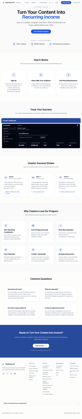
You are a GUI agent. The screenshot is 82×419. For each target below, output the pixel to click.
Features (18, 2)
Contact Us (73, 377)
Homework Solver (33, 371)
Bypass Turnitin (47, 376)
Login (56, 2)
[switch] (49, 2)
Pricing (27, 2)
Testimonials (43, 2)
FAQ (57, 375)
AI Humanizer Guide (48, 370)
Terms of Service (74, 366)
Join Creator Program (41, 31)
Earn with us (77, 2)
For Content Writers (48, 394)
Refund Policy (73, 375)
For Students (46, 391)
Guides (33, 2)
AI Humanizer (32, 366)
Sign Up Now (39, 346)
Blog (57, 372)
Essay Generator (33, 368)
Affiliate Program (74, 368)
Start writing (66, 2)
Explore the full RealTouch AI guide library (41, 403)
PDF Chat (31, 373)
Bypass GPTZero (47, 379)
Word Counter (59, 370)
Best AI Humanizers (48, 385)
